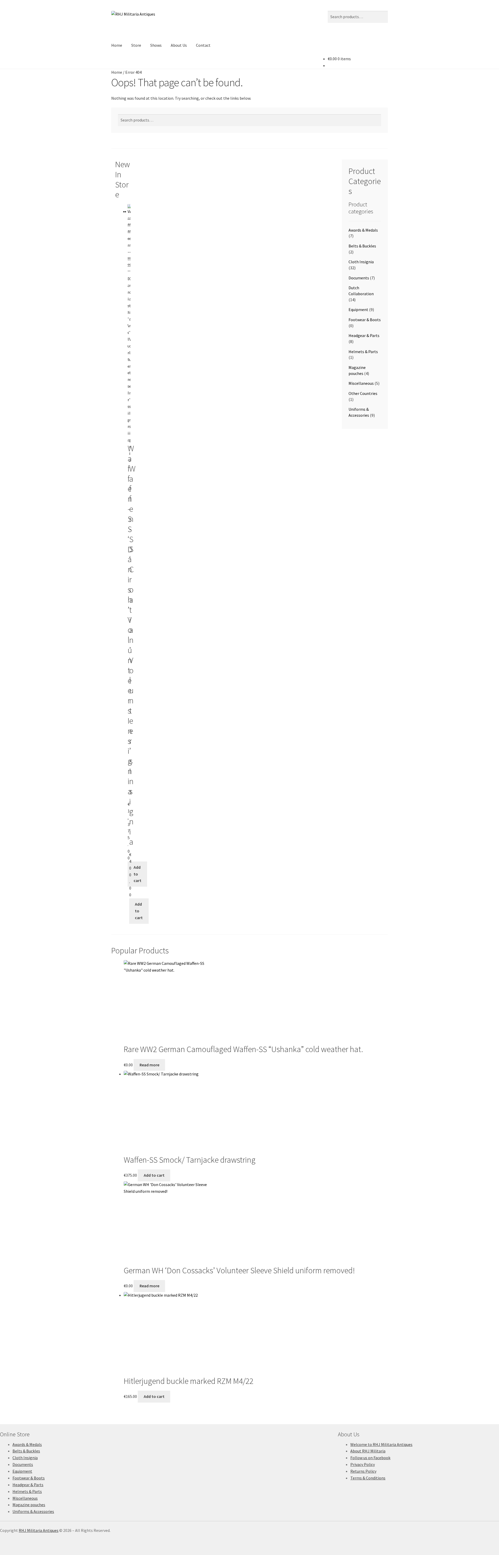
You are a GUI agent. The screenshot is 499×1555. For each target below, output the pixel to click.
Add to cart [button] (137, 874)
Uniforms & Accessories (33, 1511)
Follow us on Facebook (370, 1457)
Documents (359, 277)
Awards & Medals (363, 230)
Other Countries (363, 393)
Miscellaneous (361, 383)
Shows (156, 45)
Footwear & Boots (365, 319)
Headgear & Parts (364, 335)
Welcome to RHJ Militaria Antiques (381, 1444)
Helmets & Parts (363, 351)
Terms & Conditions (367, 1477)
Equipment (358, 309)
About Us (179, 45)
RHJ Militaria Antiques (38, 1530)
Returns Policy (363, 1471)
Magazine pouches (28, 1504)
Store (136, 45)
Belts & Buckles (362, 245)
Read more (149, 1064)
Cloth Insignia (361, 261)
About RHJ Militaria (367, 1450)
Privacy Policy (362, 1464)
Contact (203, 45)
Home (116, 45)
